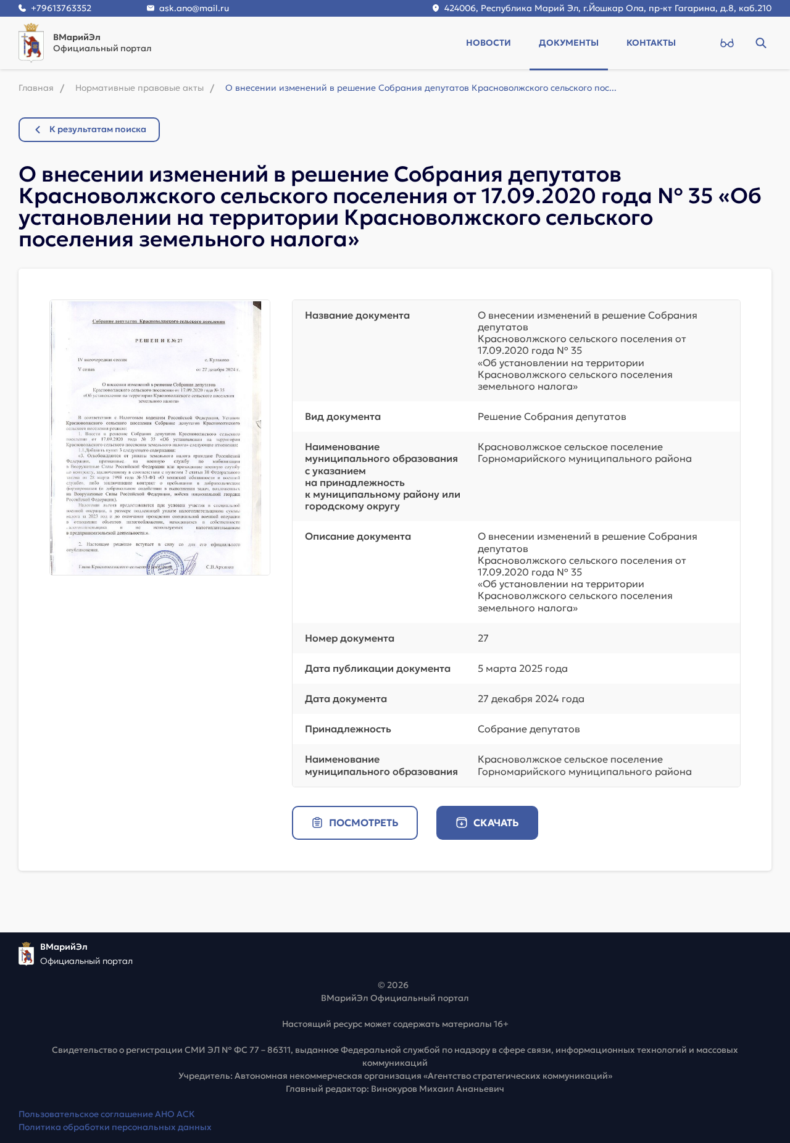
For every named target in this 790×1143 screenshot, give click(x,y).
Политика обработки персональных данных (115, 1127)
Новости (488, 42)
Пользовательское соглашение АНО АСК (107, 1114)
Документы (569, 42)
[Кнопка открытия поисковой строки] (760, 42)
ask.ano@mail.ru (194, 8)
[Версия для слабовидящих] (727, 42)
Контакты (651, 42)
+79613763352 (61, 8)
